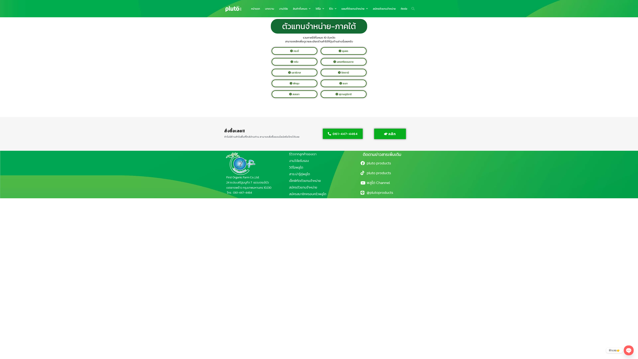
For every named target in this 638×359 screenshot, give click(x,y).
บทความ (269, 9)
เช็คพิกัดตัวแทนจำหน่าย (305, 180)
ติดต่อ (404, 9)
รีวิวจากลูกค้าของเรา (303, 154)
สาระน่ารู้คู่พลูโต (299, 174)
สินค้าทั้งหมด (300, 9)
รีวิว (331, 9)
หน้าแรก (255, 9)
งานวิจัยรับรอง (299, 160)
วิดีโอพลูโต (296, 167)
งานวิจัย (283, 9)
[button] (413, 8)
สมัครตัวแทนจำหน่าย (384, 9)
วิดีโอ (318, 9)
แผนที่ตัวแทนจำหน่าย (353, 9)
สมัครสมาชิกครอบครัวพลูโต (307, 193)
